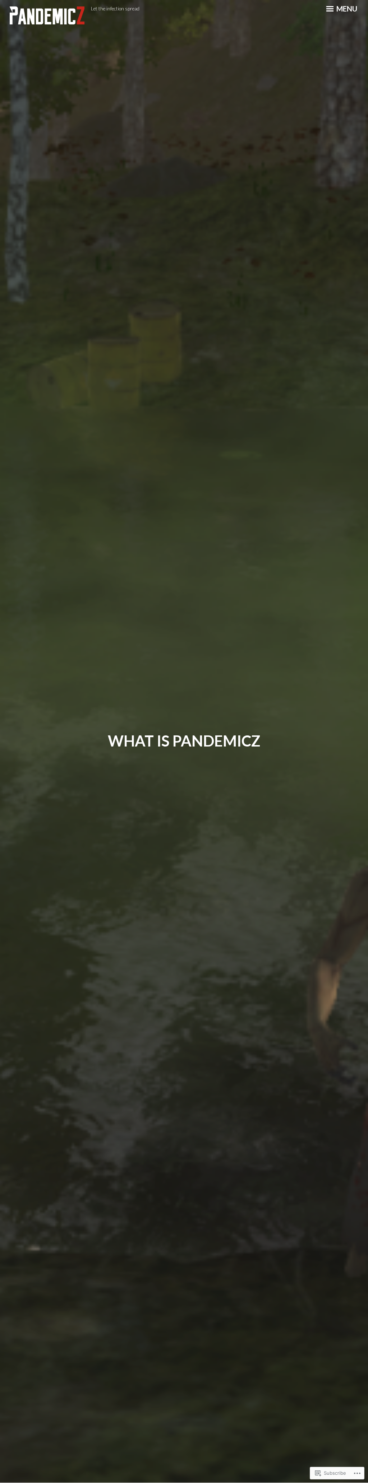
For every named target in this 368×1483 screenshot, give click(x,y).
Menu (346, 8)
